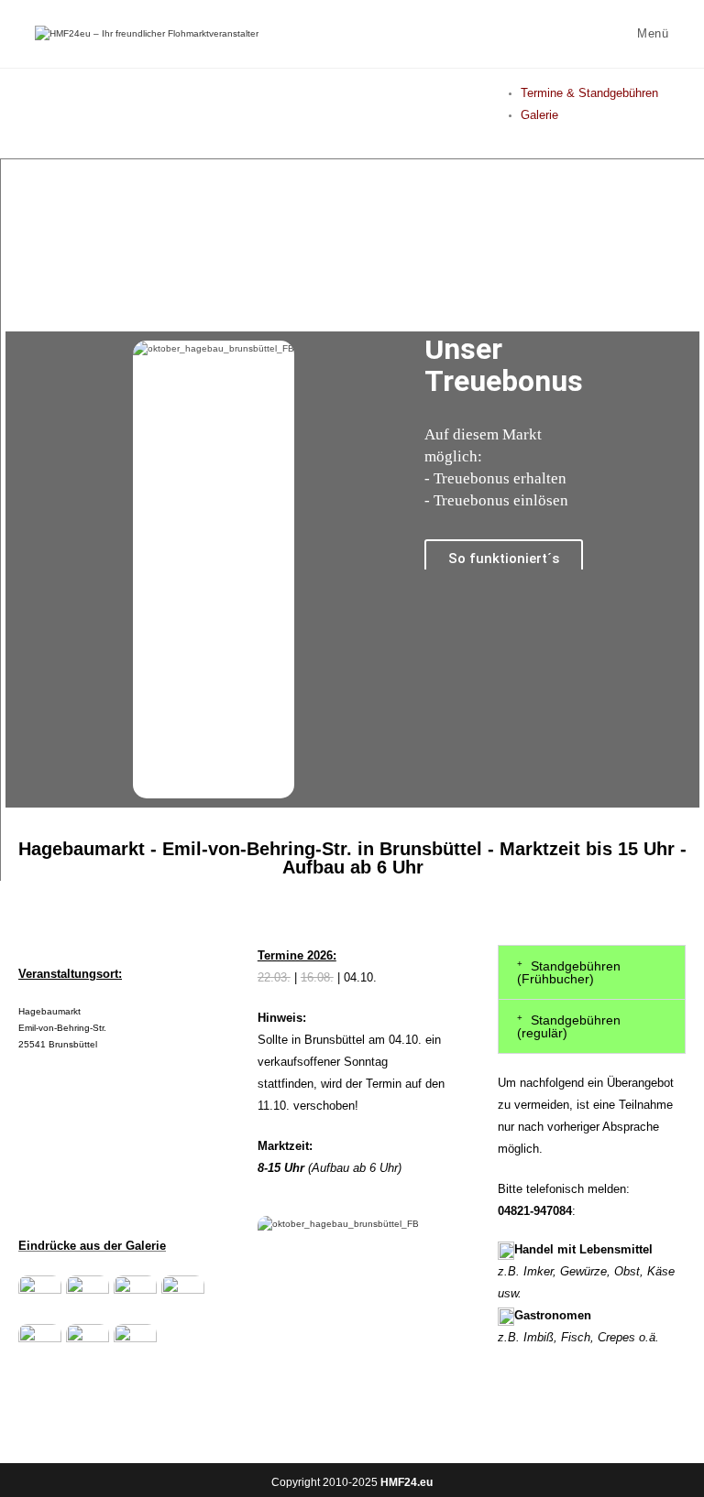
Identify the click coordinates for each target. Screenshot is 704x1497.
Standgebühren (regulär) (569, 1026)
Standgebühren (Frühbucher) (569, 972)
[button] (592, 972)
